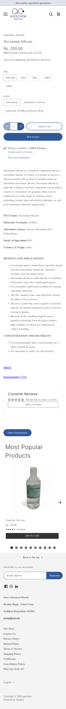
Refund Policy (11, 643)
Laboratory (12, 102)
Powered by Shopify (14, 699)
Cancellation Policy (14, 664)
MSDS (7, 367)
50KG (9, 86)
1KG (23, 77)
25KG (47, 77)
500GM (10, 77)
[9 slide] (49, 547)
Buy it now (33, 136)
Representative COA (15, 377)
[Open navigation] (6, 14)
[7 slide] (40, 547)
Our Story (9, 628)
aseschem (9, 35)
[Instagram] (11, 586)
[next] (59, 502)
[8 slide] (45, 547)
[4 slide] (26, 547)
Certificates (10, 658)
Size (6, 71)
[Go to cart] (58, 14)
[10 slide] (54, 547)
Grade (7, 96)
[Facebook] (5, 586)
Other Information (17, 432)
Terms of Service (13, 648)
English (7, 682)
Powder (20, 35)
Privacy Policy (11, 638)
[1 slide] (11, 547)
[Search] (51, 14)
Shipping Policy (12, 654)
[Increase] (20, 126)
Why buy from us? (14, 669)
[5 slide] (30, 547)
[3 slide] (21, 547)
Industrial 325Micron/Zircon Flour (24, 110)
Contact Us (10, 633)
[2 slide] (16, 547)
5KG (34, 77)
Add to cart (32, 536)
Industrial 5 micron (34, 102)
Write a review (33, 404)
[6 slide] (35, 547)
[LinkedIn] (16, 586)
